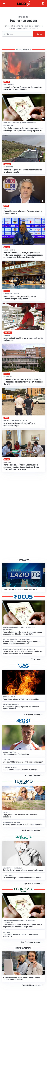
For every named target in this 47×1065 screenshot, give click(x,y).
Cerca (39, 34)
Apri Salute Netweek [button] (32, 883)
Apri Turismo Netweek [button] (31, 830)
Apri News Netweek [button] (32, 714)
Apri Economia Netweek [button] (31, 942)
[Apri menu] (3, 3)
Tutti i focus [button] (36, 659)
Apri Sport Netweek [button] (32, 775)
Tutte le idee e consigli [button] (31, 985)
